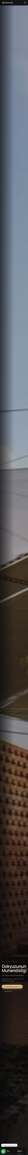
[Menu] (24, 2)
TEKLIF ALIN (7, 991)
